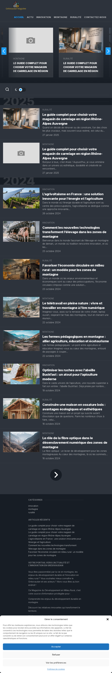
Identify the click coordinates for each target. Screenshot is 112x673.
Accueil (19, 17)
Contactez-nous (95, 17)
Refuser (56, 654)
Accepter (56, 646)
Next (108, 51)
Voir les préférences (56, 662)
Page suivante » (56, 475)
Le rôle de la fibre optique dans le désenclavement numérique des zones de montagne (74, 442)
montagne (60, 17)
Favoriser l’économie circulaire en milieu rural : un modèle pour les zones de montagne (73, 269)
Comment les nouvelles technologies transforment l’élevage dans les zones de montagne (74, 232)
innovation (43, 17)
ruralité (75, 17)
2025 (18, 101)
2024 (19, 181)
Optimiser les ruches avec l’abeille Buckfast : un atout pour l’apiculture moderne (70, 374)
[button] (107, 619)
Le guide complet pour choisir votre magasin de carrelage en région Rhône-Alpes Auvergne (72, 119)
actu (30, 17)
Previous (3, 51)
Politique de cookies (56, 669)
